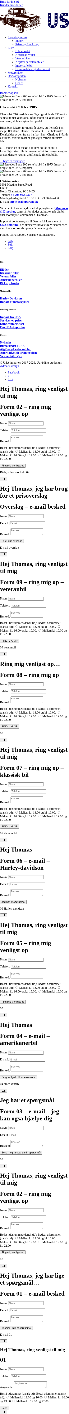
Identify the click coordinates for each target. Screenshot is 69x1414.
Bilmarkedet (22, 51)
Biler (11, 47)
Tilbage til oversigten (12, 161)
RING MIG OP (10, 640)
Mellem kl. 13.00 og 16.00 (26, 1397)
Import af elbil (23, 65)
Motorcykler (15, 72)
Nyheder (20, 79)
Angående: (6, 1387)
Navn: (3, 423)
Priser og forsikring (27, 44)
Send (4, 1408)
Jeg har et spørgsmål (13, 901)
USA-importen (17, 76)
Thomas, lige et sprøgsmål (16, 1328)
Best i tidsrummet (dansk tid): (17, 1393)
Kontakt (12, 86)
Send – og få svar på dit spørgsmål (21, 1152)
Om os (19, 83)
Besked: (5, 441)
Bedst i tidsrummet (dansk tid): (18, 447)
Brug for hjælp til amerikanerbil (18, 1077)
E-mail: (4, 523)
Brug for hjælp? (9, 1)
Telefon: (5, 430)
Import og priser (17, 37)
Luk (4, 479)
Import (19, 40)
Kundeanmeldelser (11, 5)
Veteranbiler (22, 58)
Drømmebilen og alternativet (32, 69)
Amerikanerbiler (25, 54)
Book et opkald (9, 93)
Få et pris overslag (12, 541)
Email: (4, 1134)
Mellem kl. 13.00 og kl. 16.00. (37, 451)
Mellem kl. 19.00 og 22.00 (32, 1401)
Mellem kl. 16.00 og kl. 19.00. (18, 455)
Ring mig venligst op (13, 465)
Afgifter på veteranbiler (29, 62)
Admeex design (9, 366)
